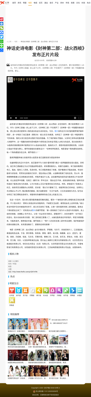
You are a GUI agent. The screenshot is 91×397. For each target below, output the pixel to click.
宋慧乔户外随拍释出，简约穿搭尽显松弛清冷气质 (66, 347)
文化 (78, 2)
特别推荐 (14, 314)
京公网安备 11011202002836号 (47, 391)
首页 (14, 2)
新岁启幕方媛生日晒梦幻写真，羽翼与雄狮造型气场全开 (68, 331)
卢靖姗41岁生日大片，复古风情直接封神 (42, 378)
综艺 (41, 2)
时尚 (83, 2)
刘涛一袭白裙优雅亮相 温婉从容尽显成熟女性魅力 (45, 347)
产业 (56, 2)
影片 (56, 131)
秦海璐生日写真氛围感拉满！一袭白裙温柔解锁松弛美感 (47, 331)
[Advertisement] (45, 23)
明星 (25, 2)
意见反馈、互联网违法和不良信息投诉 (45, 395)
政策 (72, 2)
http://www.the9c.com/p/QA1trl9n (24, 272)
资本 (62, 2)
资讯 (19, 2)
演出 (46, 2)
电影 (30, 2)
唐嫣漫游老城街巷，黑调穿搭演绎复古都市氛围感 (66, 362)
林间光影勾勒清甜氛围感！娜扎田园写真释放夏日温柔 (26, 347)
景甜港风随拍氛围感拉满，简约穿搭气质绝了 (43, 362)
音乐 (51, 2)
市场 (67, 2)
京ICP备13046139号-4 (52, 388)
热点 (88, 2)
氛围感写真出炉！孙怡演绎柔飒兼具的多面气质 (24, 378)
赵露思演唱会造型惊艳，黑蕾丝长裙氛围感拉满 (24, 362)
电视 (35, 2)
